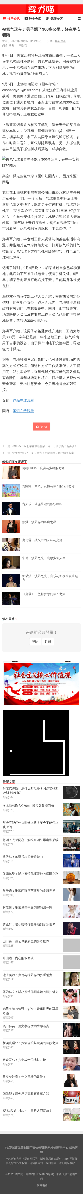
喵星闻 (41, 9)
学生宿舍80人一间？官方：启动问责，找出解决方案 (43, 452)
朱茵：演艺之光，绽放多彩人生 (44, 558)
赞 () (43, 426)
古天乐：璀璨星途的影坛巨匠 (42, 504)
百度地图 (23, 1147)
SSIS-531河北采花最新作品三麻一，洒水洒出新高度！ (44, 446)
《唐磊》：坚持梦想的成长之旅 (44, 594)
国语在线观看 (23, 410)
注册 (48, 641)
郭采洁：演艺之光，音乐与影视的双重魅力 (50, 578)
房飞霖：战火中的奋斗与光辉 (42, 540)
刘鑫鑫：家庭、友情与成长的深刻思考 (48, 486)
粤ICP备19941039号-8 (39, 1174)
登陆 (35, 641)
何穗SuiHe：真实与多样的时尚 (43, 468)
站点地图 (11, 1147)
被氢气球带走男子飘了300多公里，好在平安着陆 (41, 32)
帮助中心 (62, 1147)
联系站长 (50, 1147)
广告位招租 (37, 1147)
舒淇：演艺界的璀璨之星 (39, 522)
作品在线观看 (23, 400)
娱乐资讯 (60, 41)
